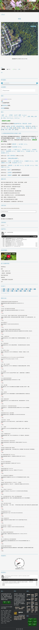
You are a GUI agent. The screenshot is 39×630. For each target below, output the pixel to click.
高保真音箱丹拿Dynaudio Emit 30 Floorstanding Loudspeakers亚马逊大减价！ (13, 357)
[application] (19, 236)
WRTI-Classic (10, 118)
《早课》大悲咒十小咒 (5, 271)
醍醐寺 (32, 606)
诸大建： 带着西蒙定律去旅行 (6, 433)
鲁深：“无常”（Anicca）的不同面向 (8, 188)
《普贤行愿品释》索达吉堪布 (7, 279)
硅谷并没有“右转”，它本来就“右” (6, 525)
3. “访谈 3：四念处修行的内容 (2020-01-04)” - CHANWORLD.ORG (12, 240)
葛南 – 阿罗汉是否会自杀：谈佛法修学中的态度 (10, 186)
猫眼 (9, 129)
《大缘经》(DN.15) (28, 161)
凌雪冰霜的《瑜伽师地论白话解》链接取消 (8, 447)
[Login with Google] (2, 101)
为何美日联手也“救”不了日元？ (6, 511)
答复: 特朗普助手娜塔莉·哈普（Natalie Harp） (8, 454)
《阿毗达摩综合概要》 (12, 158)
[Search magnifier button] (37, 83)
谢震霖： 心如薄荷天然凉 (5, 336)
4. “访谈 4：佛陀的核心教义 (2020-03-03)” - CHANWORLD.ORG (12, 241)
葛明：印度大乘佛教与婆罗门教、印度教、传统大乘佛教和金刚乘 (11, 496)
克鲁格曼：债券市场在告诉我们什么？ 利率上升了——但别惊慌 (11, 482)
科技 (35, 128)
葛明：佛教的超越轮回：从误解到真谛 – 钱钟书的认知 (12, 201)
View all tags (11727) (5, 293)
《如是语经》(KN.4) (10, 151)
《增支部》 (14, 144)
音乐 (4, 118)
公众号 (15, 116)
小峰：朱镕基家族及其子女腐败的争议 (7, 475)
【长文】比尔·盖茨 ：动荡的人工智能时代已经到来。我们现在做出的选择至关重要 (14, 315)
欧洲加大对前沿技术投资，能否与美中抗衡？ (8, 440)
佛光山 (28, 602)
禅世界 (19, 5)
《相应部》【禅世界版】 (6, 273)
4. (3, 585)
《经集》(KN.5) (20, 151)
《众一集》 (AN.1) (18, 165)
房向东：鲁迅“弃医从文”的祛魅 (6, 503)
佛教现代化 (28, 126)
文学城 (10, 116)
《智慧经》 (9, 175)
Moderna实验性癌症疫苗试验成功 (6, 378)
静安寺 (28, 606)
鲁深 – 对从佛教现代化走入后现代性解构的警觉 (10, 184)
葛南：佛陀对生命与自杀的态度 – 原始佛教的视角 (11, 190)
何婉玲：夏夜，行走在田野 (5, 364)
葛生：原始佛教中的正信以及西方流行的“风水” (10, 193)
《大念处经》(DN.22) (16, 162)
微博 (19, 116)
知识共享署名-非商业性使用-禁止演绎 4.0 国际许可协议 (19, 618)
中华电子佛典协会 (32, 610)
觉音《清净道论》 (11, 155)
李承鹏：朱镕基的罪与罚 (5, 518)
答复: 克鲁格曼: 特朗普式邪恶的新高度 (7, 532)
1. (17, 581)
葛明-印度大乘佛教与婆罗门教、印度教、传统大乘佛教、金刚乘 (14, 182)
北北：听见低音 (3, 371)
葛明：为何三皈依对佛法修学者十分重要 (9, 199)
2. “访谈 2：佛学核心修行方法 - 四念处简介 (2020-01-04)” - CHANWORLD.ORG (14, 239)
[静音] (33, 236)
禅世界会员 (5, 105)
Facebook (24, 116)
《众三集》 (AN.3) (22, 144)
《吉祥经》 (9, 172)
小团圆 (23, 128)
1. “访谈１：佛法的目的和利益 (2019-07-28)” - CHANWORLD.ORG (12, 238)
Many (2, 305)
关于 (2, 281)
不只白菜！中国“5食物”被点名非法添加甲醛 (8, 308)
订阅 (3, 215)
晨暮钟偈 (3, 277)
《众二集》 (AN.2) (28, 165)
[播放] (2, 236)
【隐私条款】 (21, 608)
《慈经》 (9, 169)
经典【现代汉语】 (4, 275)
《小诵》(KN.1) (16, 149)
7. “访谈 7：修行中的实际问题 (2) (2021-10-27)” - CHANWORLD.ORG (13, 245)
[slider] (35, 236)
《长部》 (9, 161)
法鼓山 (36, 598)
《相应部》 (18, 138)
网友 (16, 129)
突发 (6, 129)
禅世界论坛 (3, 266)
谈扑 (13, 129)
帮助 (32, 116)
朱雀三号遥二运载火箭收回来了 (6, 461)
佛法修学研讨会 (20, 126)
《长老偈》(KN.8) (29, 151)
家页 (2, 268)
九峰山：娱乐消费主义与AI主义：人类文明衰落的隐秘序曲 (13, 195)
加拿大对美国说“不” (4, 322)
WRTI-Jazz (17, 118)
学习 (5, 128)
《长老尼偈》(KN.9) (16, 147)
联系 (29, 116)
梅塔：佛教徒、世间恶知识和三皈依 (8, 197)
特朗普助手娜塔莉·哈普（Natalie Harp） (7, 468)
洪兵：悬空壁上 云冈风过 (5, 350)
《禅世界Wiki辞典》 (6, 120)
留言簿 (2, 108)
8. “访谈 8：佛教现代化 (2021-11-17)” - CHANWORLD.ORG (11, 246)
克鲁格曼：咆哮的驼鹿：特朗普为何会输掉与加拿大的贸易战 (10, 329)
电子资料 (13, 126)
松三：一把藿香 (3, 426)
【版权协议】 (17, 607)
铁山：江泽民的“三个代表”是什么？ (6, 489)
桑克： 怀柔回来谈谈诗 (4, 343)
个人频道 (9, 128)
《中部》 (32, 138)
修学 (8, 126)
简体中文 (30, 0)
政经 (31, 128)
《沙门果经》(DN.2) (18, 161)
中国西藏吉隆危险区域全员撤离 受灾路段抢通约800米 (9, 301)
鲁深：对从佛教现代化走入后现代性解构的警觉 (8, 539)
